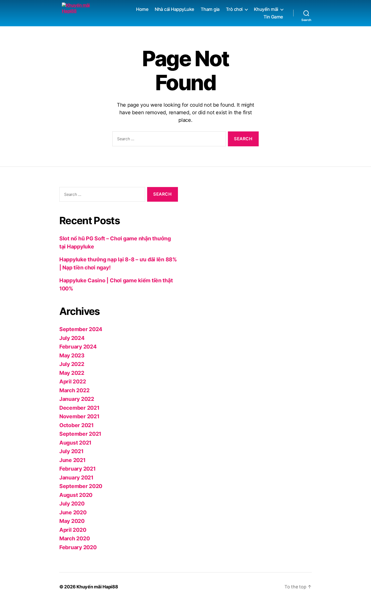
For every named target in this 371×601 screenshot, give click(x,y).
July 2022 (71, 364)
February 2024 (78, 346)
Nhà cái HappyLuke (174, 9)
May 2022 (71, 373)
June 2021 (72, 460)
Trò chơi (234, 9)
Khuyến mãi (266, 9)
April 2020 (72, 530)
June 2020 (73, 512)
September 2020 (80, 486)
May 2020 (72, 521)
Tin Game (273, 16)
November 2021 (79, 416)
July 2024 (72, 338)
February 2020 (78, 547)
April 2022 (72, 381)
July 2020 (72, 503)
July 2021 (71, 451)
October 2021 (76, 425)
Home (142, 9)
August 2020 (75, 495)
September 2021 (80, 434)
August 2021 (75, 443)
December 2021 (79, 408)
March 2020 (74, 538)
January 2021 (76, 477)
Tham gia (210, 9)
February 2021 (77, 469)
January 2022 (76, 399)
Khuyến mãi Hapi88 (97, 586)
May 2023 (72, 355)
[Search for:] (168, 139)
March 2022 (74, 390)
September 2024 (80, 329)
